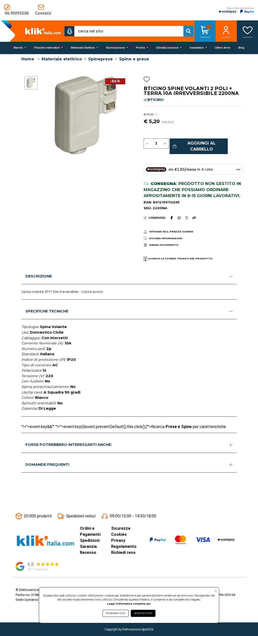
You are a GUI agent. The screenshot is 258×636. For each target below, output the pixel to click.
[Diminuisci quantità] (147, 143)
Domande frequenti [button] (47, 464)
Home (27, 59)
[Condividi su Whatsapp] (179, 218)
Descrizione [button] (38, 276)
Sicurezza (120, 528)
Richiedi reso (123, 552)
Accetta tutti (143, 613)
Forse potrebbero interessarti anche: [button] (68, 444)
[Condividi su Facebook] (171, 218)
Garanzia (88, 546)
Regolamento (124, 546)
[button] (69, 31)
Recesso (88, 552)
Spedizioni (90, 540)
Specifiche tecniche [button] (46, 311)
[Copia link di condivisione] (194, 218)
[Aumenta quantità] (165, 143)
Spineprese (100, 59)
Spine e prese (134, 59)
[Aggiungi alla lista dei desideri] (147, 80)
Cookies (119, 534)
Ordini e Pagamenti (90, 531)
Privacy (118, 540)
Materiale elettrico (62, 59)
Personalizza (115, 613)
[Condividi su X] (186, 218)
